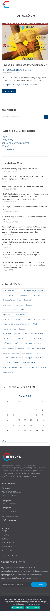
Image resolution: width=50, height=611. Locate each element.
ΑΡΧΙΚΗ (5, 531)
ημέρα (8, 85)
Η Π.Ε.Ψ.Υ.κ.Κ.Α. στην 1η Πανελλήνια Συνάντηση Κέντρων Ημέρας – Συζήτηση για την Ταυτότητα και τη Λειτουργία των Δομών (24, 242)
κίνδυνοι (30, 348)
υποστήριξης (32, 367)
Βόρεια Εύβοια (35, 295)
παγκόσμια (20, 85)
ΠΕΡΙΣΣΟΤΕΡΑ (9, 91)
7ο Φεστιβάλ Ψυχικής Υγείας (32, 290)
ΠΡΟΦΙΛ (5, 535)
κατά (13, 85)
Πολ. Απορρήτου (33, 607)
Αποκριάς (12, 295)
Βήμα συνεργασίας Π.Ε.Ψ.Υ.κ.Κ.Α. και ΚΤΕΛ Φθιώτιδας (22, 186)
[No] (47, 604)
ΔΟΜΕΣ (5, 539)
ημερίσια (20, 348)
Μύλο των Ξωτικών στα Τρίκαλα (15, 324)
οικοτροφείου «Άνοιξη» (31, 353)
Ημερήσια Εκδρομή (10, 310)
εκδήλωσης (7, 343)
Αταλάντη (23, 295)
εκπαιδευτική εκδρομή (33, 343)
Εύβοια (29, 305)
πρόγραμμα (28, 358)
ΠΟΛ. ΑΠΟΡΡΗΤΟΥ (9, 556)
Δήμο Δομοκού (25, 300)
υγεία (22, 367)
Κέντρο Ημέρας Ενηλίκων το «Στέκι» (16, 319)
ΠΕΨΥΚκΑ (5, 146)
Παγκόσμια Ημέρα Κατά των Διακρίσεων (24, 65)
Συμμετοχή (23, 329)
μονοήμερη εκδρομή (11, 353)
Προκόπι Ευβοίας (9, 329)
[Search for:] (22, 117)
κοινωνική (41, 348)
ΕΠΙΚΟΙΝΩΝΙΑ (7, 551)
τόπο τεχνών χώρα (10, 367)
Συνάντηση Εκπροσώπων (12, 334)
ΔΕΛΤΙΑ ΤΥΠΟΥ (7, 140)
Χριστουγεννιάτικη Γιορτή (35, 334)
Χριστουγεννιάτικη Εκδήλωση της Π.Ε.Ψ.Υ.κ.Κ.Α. (20, 169)
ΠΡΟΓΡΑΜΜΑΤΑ (8, 149)
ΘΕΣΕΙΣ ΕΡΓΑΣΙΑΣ (9, 547)
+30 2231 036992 (9, 504)
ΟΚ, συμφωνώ (17, 607)
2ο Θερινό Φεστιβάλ (10, 290)
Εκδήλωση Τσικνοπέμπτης (13, 305)
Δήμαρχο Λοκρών (9, 300)
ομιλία (5, 358)
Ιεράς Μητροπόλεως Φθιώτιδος (15, 314)
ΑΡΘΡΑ (4, 137)
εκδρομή (18, 343)
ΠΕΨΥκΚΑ (34, 324)
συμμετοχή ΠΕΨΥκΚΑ (11, 362)
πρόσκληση (39, 358)
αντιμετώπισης (8, 338)
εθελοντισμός (39, 338)
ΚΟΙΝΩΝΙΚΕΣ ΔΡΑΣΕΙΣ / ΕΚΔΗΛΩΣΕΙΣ (17, 70)
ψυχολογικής (8, 372)
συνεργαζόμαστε (28, 362)
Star (4, 295)
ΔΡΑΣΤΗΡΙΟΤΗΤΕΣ (9, 543)
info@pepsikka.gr (9, 520)
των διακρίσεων (31, 85)
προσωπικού (16, 358)
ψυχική (43, 367)
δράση (28, 338)
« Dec (4, 441)
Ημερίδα (24, 310)
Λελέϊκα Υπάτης (40, 319)
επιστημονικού (8, 348)
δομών (20, 338)
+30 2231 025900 (9, 511)
